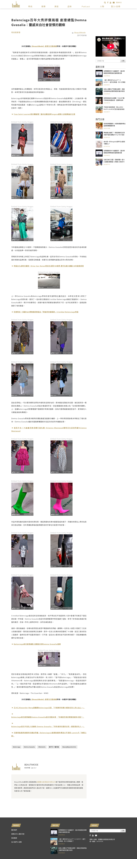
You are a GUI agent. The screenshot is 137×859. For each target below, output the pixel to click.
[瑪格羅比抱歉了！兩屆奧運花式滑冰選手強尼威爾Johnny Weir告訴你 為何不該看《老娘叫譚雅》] (99, 135)
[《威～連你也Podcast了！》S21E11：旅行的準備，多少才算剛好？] (99, 82)
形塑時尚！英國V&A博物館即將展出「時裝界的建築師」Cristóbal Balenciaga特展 (46, 312)
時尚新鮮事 (15, 32)
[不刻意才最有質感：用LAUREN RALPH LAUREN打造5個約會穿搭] (99, 109)
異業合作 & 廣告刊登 (17, 834)
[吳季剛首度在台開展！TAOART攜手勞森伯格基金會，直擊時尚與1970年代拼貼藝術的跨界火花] (99, 100)
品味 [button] (69, 6)
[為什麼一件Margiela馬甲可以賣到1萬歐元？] (99, 144)
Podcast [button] (86, 6)
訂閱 (123, 61)
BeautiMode (80, 32)
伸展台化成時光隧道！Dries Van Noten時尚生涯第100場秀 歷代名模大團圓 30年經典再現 (49, 266)
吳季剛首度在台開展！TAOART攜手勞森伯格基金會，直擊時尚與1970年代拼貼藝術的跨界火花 (114, 100)
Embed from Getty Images (49, 65)
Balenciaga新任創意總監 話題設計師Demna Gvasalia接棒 (37, 644)
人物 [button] (102, 6)
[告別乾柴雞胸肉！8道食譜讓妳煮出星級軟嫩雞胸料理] (99, 126)
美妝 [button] (56, 6)
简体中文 (119, 2)
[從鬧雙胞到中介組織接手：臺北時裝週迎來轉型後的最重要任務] (99, 73)
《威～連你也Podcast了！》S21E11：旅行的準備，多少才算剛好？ (114, 82)
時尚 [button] (30, 6)
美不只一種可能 (54, 747)
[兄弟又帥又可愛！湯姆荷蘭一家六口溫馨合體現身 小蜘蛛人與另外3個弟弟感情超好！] (99, 162)
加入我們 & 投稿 (16, 842)
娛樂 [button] (43, 6)
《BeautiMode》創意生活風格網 (44, 46)
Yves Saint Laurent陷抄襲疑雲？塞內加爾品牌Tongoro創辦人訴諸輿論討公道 (44, 114)
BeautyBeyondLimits (69, 747)
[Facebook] (108, 2)
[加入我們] (114, 2)
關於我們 (14, 830)
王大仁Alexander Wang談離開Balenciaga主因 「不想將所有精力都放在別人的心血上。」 (49, 708)
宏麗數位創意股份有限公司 (46, 782)
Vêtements (41, 747)
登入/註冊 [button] (115, 6)
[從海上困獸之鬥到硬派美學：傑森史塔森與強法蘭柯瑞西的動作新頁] (99, 91)
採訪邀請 (14, 838)
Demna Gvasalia (29, 747)
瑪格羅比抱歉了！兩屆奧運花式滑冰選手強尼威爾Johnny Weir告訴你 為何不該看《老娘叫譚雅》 (114, 135)
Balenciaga (16, 747)
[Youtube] (111, 2)
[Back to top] (130, 852)
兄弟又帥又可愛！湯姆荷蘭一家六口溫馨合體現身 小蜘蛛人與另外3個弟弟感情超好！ (114, 162)
